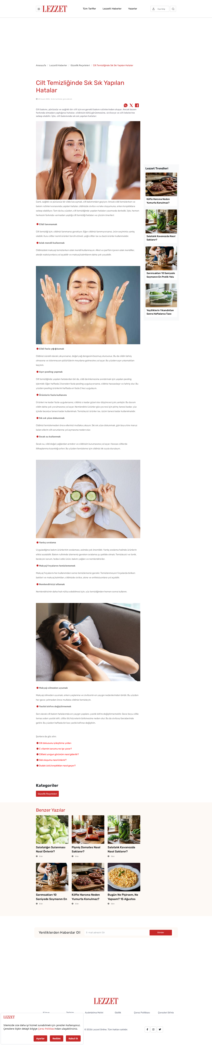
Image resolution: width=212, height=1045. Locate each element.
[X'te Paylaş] (131, 106)
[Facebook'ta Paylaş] (137, 106)
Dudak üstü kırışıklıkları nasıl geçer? (57, 765)
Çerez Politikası (142, 1012)
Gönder (160, 932)
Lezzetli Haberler (112, 8)
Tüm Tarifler (89, 8)
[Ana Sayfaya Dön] (106, 1000)
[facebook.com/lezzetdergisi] (147, 1029)
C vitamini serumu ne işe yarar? (55, 748)
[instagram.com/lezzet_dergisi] (153, 1029)
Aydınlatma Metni (94, 1012)
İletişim (70, 1012)
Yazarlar (132, 8)
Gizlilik (118, 1012)
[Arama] (173, 9)
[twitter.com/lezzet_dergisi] (160, 1029)
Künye (46, 1012)
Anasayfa (41, 65)
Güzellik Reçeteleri (80, 65)
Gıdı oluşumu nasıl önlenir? (52, 760)
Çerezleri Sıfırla (166, 1012)
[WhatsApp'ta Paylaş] (125, 106)
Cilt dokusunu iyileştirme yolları (55, 743)
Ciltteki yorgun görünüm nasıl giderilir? (59, 754)
